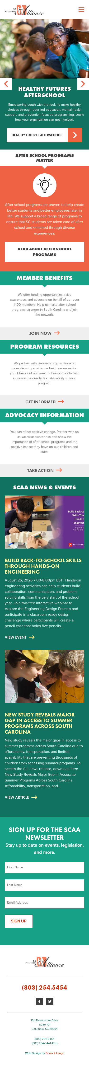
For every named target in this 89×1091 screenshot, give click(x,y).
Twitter (49, 1001)
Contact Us (14, 56)
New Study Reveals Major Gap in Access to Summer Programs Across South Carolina (40, 723)
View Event (15, 637)
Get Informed (40, 402)
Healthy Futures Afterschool (37, 135)
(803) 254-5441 (41, 1043)
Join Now (40, 333)
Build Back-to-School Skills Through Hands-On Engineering (43, 566)
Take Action (40, 470)
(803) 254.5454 (44, 987)
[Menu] (81, 9)
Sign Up (19, 921)
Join (8, 29)
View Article (17, 797)
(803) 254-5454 (44, 1039)
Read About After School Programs (44, 251)
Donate (11, 71)
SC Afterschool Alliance (44, 9)
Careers (12, 42)
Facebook (39, 1001)
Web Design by (44, 1053)
